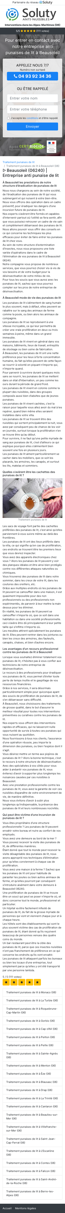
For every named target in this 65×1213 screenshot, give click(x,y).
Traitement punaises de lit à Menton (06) (31, 1065)
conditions (32, 118)
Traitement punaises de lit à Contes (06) (30, 1163)
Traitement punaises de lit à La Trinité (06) (32, 1098)
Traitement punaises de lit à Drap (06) (29, 1090)
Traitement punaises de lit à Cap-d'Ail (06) (32, 1028)
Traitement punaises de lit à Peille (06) (29, 1045)
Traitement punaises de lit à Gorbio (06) (30, 1020)
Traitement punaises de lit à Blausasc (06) (31, 1082)
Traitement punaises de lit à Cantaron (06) (32, 1106)
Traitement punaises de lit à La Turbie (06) (32, 1000)
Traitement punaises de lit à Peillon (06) (30, 1037)
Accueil (7, 1208)
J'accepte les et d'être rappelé (34, 118)
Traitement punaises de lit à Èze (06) (28, 1073)
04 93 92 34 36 (34, 76)
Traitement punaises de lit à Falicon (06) (30, 1171)
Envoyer (32, 126)
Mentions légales (25, 1208)
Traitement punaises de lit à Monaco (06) (31, 992)
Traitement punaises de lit (18, 162)
